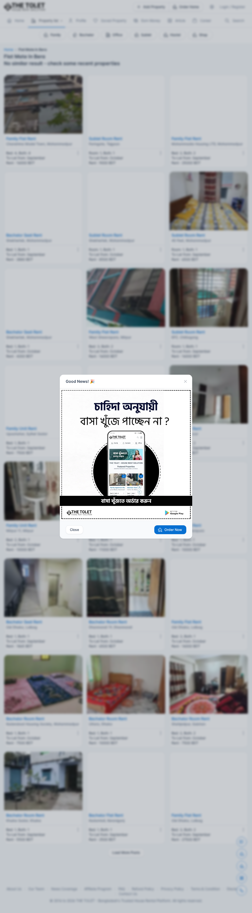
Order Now (173, 530)
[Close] (185, 381)
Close (74, 530)
